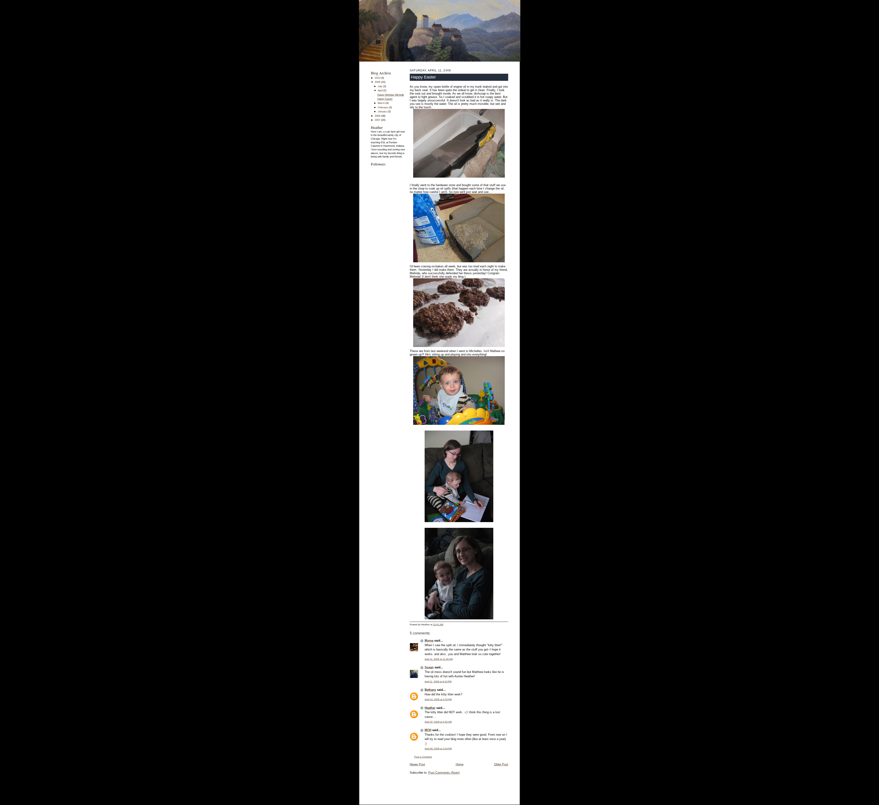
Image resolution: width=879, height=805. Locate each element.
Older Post (501, 764)
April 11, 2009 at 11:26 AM (439, 659)
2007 (378, 120)
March (381, 103)
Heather (430, 708)
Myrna (429, 640)
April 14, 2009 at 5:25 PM (438, 699)
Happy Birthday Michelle (390, 94)
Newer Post (417, 764)
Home (460, 764)
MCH (428, 730)
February (383, 107)
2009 (378, 82)
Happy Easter (385, 99)
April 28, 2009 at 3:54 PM (438, 748)
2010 (378, 77)
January (383, 111)
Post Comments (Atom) (444, 772)
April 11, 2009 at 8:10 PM (438, 681)
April (380, 90)
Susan (429, 667)
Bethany (430, 689)
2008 (378, 115)
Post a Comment (423, 757)
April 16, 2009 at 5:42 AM (438, 722)
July (380, 86)
